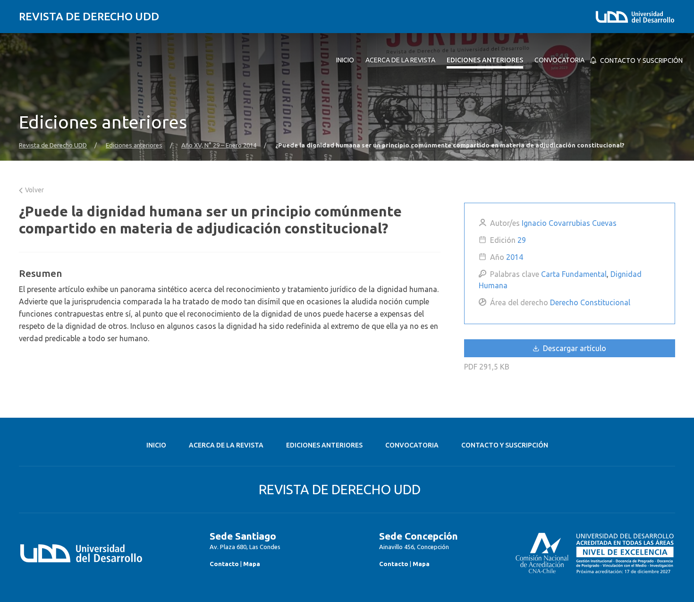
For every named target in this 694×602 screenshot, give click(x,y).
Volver (34, 190)
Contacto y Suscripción (504, 445)
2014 (514, 257)
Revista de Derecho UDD (89, 16)
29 (521, 240)
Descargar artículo (573, 348)
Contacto (224, 563)
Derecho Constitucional (590, 302)
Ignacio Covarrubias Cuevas (569, 223)
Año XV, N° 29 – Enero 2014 (218, 145)
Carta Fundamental (574, 274)
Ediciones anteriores (134, 145)
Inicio (156, 445)
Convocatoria (412, 445)
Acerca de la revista (226, 445)
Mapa (251, 563)
